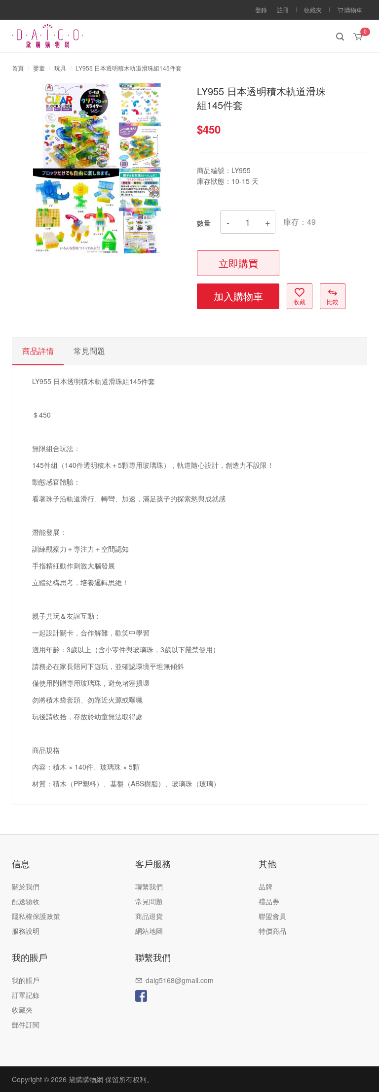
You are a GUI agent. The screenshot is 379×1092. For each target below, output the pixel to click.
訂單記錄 (25, 995)
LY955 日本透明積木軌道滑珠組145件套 (129, 68)
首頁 (18, 68)
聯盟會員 (272, 916)
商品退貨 (149, 916)
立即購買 (238, 263)
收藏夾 (313, 9)
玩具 (60, 68)
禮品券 (269, 901)
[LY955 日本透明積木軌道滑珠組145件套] (97, 167)
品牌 (265, 886)
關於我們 (25, 886)
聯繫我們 (149, 886)
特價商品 (272, 931)
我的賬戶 (25, 980)
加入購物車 (238, 296)
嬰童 (39, 68)
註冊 (283, 9)
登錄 (261, 9)
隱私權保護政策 (36, 916)
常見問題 (149, 901)
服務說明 (25, 931)
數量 (204, 223)
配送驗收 (25, 901)
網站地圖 (149, 931)
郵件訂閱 (25, 1024)
